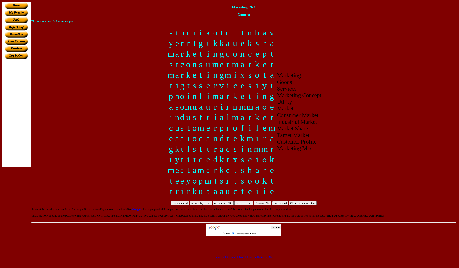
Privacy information (247, 257)
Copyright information (226, 257)
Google (136, 209)
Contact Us (262, 257)
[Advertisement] (16, 113)
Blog (270, 257)
